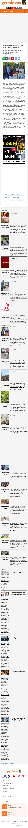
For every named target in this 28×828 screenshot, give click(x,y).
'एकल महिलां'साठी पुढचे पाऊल (19, 671)
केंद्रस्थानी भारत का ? (18, 638)
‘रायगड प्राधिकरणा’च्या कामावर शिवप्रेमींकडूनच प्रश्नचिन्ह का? (18, 719)
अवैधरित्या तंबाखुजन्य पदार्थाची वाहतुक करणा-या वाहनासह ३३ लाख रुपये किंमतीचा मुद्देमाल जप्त (5, 226)
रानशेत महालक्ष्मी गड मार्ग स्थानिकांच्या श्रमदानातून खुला (5, 294)
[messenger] (16, 8)
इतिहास (12, 194)
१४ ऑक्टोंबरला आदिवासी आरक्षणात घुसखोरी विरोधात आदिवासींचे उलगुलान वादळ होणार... (5, 249)
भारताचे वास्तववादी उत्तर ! (5, 473)
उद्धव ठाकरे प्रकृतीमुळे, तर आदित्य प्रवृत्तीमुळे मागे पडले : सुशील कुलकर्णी (18, 593)
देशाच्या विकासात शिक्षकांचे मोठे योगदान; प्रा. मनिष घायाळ (5, 428)
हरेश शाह (6, 204)
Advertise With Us (8, 796)
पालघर (6, 194)
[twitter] (9, 8)
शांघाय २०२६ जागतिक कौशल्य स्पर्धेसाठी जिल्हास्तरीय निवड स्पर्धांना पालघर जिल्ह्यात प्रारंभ (5, 317)
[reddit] (21, 8)
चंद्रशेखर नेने (19, 194)
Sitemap (5, 785)
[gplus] (14, 8)
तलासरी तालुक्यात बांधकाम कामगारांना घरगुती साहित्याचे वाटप (5, 339)
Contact (5, 799)
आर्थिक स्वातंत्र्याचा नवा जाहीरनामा (5, 541)
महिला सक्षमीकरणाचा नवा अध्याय (5, 507)
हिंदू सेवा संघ (7, 197)
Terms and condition (9, 783)
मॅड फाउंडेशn (20, 200)
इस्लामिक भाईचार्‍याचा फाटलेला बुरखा (5, 558)
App (7, 11)
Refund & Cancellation (9, 788)
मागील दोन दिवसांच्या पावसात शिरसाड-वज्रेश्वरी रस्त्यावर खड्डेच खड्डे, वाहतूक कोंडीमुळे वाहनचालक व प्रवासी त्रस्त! (5, 362)
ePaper (11, 11)
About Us (5, 791)
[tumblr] (18, 8)
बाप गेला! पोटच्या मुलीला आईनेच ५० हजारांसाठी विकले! (5, 271)
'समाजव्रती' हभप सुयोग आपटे (18, 572)
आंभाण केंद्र (12, 200)
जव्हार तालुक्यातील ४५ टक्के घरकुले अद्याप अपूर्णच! (5, 384)
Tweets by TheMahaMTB (7, 763)
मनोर (5, 200)
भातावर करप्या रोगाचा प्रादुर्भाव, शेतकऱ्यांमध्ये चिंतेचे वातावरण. (5, 406)
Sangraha (24, 825)
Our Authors (6, 794)
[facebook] (7, 8)
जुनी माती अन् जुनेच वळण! (5, 490)
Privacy (5, 781)
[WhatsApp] (3, 58)
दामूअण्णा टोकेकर (16, 197)
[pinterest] (12, 8)
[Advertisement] (14, 27)
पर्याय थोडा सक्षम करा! (5, 524)
